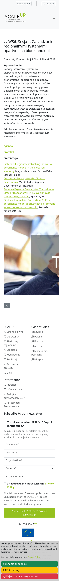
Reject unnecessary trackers (22, 576)
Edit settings (13, 570)
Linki (9, 372)
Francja (38, 341)
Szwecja (38, 331)
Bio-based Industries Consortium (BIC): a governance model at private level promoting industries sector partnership (29, 203)
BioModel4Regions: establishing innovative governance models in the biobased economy (28, 167)
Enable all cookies (16, 564)
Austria (38, 346)
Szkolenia (12, 349)
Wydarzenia (13, 354)
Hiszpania (40, 359)
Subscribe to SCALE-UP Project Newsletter (29, 512)
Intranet (49, 3)
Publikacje (12, 359)
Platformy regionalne (11, 343)
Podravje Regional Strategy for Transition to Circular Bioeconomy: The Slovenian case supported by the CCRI (29, 193)
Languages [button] (22, 3)
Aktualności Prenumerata (12, 404)
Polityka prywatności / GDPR (15, 396)
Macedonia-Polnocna (39, 352)
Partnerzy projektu (11, 366)
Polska (38, 336)
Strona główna (15, 331)
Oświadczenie (15, 389)
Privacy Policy (34, 557)
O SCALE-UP (13, 336)
